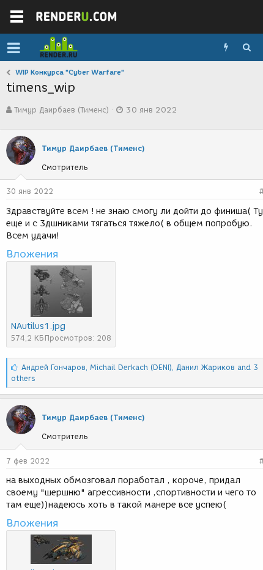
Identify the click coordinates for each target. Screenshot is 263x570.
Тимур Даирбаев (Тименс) (61, 109)
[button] (13, 47)
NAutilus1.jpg (37, 326)
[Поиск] (246, 48)
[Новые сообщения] (225, 48)
